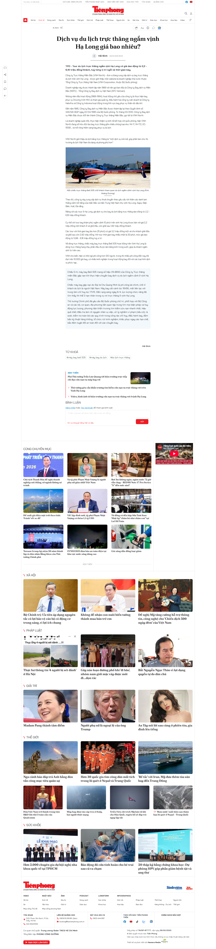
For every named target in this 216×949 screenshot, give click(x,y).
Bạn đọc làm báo (38, 942)
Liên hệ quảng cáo (66, 915)
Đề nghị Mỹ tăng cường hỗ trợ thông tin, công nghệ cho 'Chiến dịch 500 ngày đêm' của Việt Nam (163, 618)
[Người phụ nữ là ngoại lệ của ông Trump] (108, 706)
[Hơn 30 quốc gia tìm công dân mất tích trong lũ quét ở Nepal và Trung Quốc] (108, 757)
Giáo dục (153, 20)
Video (182, 20)
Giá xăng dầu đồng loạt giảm (126, 551)
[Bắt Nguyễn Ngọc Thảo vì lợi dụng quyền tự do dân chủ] (165, 650)
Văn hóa (135, 20)
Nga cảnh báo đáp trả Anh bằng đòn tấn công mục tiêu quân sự (48, 779)
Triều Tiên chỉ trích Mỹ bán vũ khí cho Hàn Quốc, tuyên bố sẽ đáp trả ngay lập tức (128, 814)
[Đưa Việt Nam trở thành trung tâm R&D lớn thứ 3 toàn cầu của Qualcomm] (43, 797)
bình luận (153, 27)
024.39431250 (32, 924)
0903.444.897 (98, 918)
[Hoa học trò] (189, 888)
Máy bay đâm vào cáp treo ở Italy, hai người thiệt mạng (84, 813)
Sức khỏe (70, 20)
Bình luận (5, 88)
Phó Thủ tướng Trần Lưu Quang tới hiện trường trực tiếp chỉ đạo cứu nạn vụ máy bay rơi (97, 378)
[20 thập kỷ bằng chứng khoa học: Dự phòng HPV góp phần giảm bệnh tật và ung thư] (165, 845)
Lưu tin (5, 81)
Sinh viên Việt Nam (115, 2)
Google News (159, 27)
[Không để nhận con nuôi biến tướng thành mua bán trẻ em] (108, 595)
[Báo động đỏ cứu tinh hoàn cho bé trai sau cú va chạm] (108, 845)
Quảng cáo (159, 2)
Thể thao (110, 20)
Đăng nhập (70, 407)
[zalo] (145, 921)
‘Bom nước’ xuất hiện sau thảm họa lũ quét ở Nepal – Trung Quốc (171, 813)
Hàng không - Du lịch (163, 904)
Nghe (5, 67)
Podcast (84, 896)
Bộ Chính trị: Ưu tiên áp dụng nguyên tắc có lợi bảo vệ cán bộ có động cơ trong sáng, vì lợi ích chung (49, 618)
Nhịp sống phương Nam (51, 909)
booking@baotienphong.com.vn (72, 921)
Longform (103, 896)
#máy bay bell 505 (76, 357)
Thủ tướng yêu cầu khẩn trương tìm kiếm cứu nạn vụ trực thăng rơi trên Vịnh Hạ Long (108, 389)
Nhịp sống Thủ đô (30, 909)
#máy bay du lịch (98, 357)
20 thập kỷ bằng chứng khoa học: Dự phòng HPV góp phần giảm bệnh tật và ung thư (165, 868)
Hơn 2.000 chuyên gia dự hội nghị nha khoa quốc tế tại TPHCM (50, 867)
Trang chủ (25, 20)
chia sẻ (136, 27)
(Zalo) (75, 918)
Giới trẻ (90, 20)
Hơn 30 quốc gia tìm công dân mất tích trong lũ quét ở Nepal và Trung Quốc (108, 779)
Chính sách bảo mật (171, 915)
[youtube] (191, 2)
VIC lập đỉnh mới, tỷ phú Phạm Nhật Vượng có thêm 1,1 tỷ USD (86, 517)
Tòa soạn (146, 2)
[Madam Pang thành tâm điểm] (50, 706)
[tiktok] (138, 921)
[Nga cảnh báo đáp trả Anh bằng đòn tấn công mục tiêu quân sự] (50, 757)
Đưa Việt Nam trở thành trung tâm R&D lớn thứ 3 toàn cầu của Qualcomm (41, 814)
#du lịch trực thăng (120, 357)
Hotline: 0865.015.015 (72, 2)
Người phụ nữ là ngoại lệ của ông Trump (103, 727)
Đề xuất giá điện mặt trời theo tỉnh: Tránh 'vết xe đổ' (42, 517)
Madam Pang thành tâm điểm (44, 725)
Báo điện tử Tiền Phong (108, 10)
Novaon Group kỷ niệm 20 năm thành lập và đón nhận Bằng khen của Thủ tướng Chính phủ (43, 554)
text (142, 27)
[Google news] (152, 921)
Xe (129, 20)
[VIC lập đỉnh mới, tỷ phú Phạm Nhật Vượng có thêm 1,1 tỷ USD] (87, 501)
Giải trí (144, 20)
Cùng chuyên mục (37, 449)
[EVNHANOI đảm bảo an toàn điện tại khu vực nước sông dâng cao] (87, 537)
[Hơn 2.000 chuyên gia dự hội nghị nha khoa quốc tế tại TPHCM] (50, 845)
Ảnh (63, 896)
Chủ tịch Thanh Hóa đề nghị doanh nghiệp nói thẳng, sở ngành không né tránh (42, 482)
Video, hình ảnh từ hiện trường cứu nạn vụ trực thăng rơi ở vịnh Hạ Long (108, 396)
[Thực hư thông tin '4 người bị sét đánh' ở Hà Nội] (50, 650)
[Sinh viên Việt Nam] (174, 888)
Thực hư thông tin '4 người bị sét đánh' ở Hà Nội (49, 672)
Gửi (142, 421)
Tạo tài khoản (87, 407)
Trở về (5, 95)
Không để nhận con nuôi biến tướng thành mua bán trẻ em (105, 617)
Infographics (124, 896)
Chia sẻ (5, 74)
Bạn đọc (139, 904)
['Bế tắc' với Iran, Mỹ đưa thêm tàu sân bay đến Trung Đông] (165, 757)
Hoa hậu (174, 20)
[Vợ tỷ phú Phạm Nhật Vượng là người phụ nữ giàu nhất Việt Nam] (87, 465)
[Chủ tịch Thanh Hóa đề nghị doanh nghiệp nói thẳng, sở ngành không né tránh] (43, 465)
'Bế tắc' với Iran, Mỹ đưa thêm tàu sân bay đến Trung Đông (164, 779)
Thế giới (80, 20)
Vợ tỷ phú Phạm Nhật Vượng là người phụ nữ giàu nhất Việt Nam (86, 481)
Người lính (120, 20)
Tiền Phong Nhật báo (94, 2)
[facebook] (186, 2)
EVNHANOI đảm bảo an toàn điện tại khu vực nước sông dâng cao (86, 552)
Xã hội (33, 20)
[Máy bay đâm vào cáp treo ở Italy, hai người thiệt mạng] (86, 797)
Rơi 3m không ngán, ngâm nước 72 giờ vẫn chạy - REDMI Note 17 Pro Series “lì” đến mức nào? (131, 482)
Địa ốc (61, 20)
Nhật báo (46, 896)
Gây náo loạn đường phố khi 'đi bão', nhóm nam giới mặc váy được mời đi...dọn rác (105, 674)
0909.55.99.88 (66, 918)
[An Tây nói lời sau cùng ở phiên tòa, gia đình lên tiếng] (165, 706)
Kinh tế (41, 20)
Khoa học (164, 20)
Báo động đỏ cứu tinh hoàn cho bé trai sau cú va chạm (107, 867)
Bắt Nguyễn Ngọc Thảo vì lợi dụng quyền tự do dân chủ (161, 672)
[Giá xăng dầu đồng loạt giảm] (131, 537)
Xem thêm (191, 20)
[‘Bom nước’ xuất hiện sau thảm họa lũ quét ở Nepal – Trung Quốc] (173, 797)
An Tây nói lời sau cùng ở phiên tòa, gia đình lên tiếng (165, 727)
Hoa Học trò (132, 2)
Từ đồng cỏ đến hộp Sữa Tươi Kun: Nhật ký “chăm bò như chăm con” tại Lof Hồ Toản (130, 518)
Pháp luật (99, 20)
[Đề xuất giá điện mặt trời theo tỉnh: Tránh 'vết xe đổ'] (43, 501)
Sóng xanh (51, 20)
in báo (147, 27)
